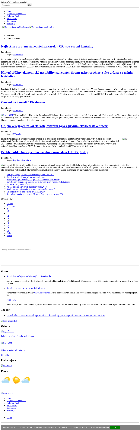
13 (8, 218)
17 (8, 228)
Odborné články (14, 16)
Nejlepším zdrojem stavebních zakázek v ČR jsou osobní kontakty (47, 46)
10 (8, 211)
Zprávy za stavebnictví (16, 13)
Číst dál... (5, 355)
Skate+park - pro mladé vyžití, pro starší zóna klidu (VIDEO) (33, 179)
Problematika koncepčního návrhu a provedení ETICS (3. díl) (44, 152)
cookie (75, 427)
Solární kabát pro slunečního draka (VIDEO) (26, 192)
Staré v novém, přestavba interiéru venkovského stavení (31, 189)
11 (8, 213)
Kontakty (11, 23)
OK (29, 5)
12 (8, 216)
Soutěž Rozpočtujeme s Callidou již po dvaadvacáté (29, 276)
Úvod (9, 11)
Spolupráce (11, 21)
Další (9, 233)
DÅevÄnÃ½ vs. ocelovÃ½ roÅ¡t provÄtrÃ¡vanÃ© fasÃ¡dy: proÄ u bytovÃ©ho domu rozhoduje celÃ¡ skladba (56, 315)
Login (9, 417)
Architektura (12, 18)
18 (8, 230)
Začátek (10, 203)
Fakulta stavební (8, 336)
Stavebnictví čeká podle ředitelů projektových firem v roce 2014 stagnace (38, 182)
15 (8, 223)
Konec (9, 235)
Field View (11, 300)
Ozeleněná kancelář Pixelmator (23, 102)
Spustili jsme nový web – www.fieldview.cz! (26, 288)
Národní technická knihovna (14, 350)
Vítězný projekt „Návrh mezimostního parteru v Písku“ (30, 174)
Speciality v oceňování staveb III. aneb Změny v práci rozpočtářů (35, 194)
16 (8, 226)
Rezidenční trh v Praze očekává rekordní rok (26, 177)
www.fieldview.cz (42, 293)
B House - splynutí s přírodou (19, 184)
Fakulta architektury (25, 336)
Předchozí (11, 206)
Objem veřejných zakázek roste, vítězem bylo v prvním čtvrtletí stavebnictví (54, 126)
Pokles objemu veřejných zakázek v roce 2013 (27, 187)
